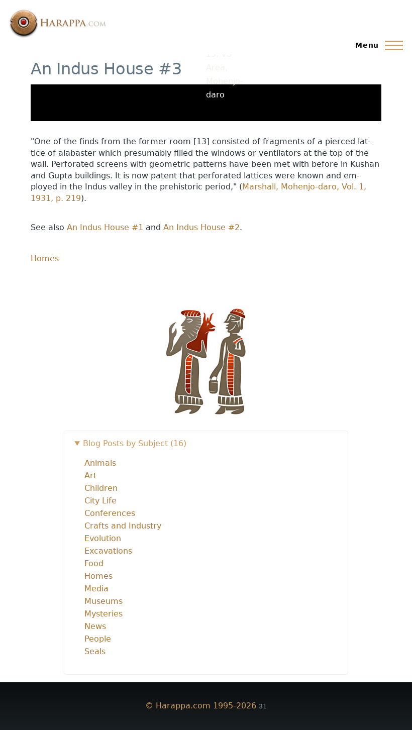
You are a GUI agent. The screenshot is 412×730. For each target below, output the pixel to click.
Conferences (109, 513)
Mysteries (103, 613)
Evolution (102, 538)
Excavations (108, 551)
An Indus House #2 (201, 227)
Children (101, 488)
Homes (45, 258)
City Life (100, 500)
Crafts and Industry (122, 526)
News (95, 626)
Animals (100, 463)
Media (96, 588)
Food (94, 563)
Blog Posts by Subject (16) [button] (134, 443)
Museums (103, 601)
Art (90, 475)
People (97, 639)
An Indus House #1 (105, 227)
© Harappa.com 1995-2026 (200, 705)
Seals (95, 651)
